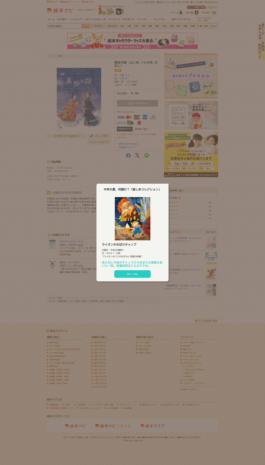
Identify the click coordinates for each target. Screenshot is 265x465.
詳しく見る (132, 274)
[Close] (169, 183)
